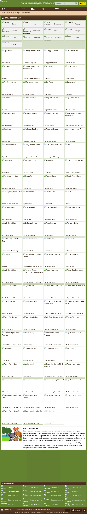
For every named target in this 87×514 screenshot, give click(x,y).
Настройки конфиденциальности (57, 512)
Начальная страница (11, 9)
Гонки (26, 9)
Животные (48, 9)
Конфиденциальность (38, 512)
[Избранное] (80, 3)
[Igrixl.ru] (10, 3)
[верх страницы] (84, 510)
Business (77, 510)
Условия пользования (22, 512)
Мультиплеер (62, 9)
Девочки (36, 9)
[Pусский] (67, 510)
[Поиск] (76, 3)
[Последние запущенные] (84, 3)
